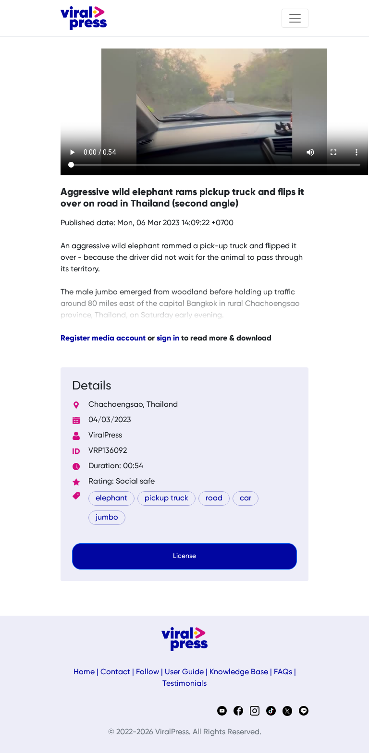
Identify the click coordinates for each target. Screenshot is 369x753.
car (245, 498)
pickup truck (166, 498)
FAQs (283, 672)
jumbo (107, 518)
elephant (111, 498)
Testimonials (184, 684)
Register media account (103, 338)
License (184, 556)
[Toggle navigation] (295, 18)
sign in (168, 338)
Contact (115, 672)
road (214, 498)
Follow (147, 672)
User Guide (184, 672)
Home (84, 672)
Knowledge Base (238, 672)
